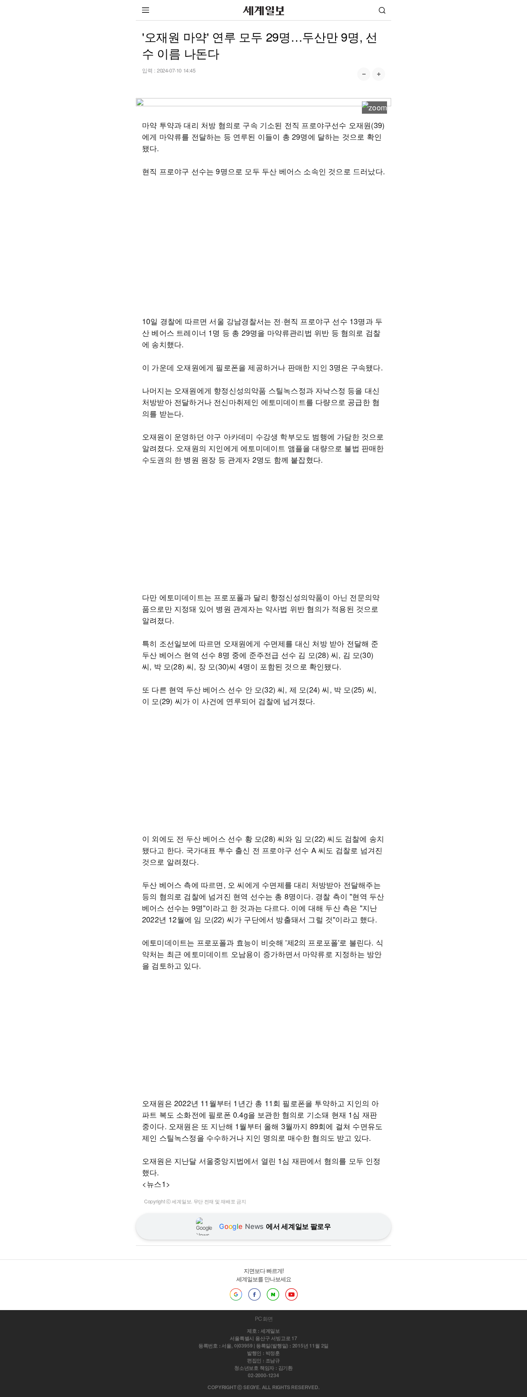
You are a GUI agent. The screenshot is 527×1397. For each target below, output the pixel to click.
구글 (236, 1294)
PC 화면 (264, 1318)
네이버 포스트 (273, 1294)
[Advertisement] (263, 246)
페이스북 (254, 1294)
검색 (382, 10)
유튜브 (291, 1294)
